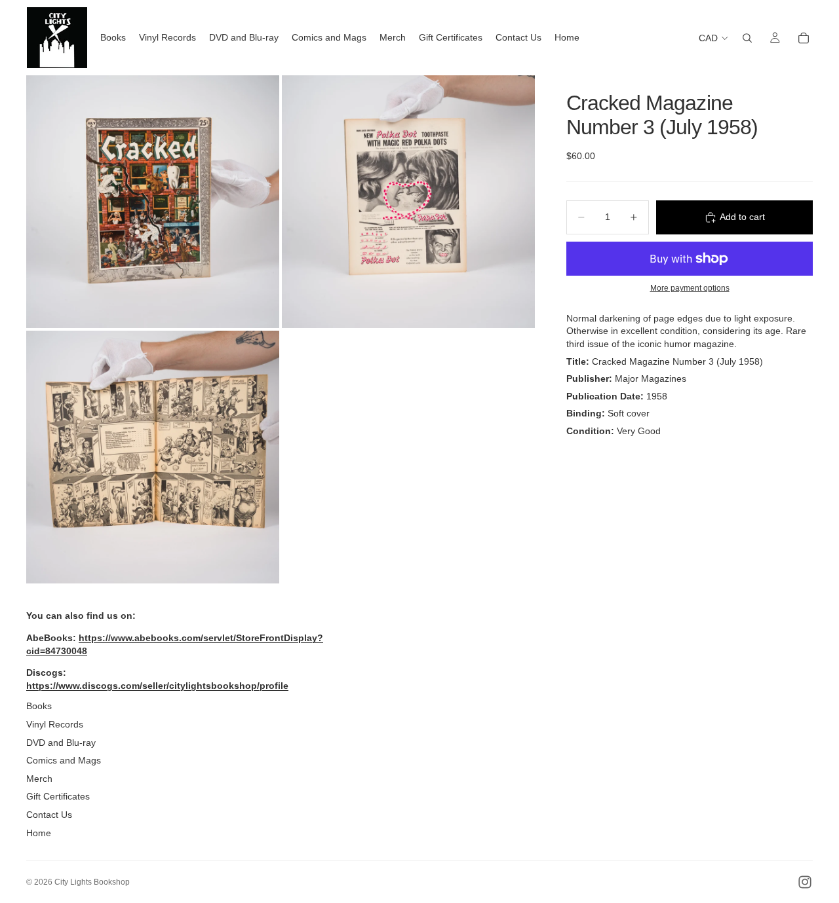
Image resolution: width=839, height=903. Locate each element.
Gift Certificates (58, 796)
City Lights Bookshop (92, 882)
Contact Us (49, 814)
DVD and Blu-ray (61, 742)
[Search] (747, 38)
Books (39, 706)
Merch (39, 778)
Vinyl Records (54, 724)
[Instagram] (805, 882)
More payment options (690, 288)
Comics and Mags (63, 760)
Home (38, 833)
